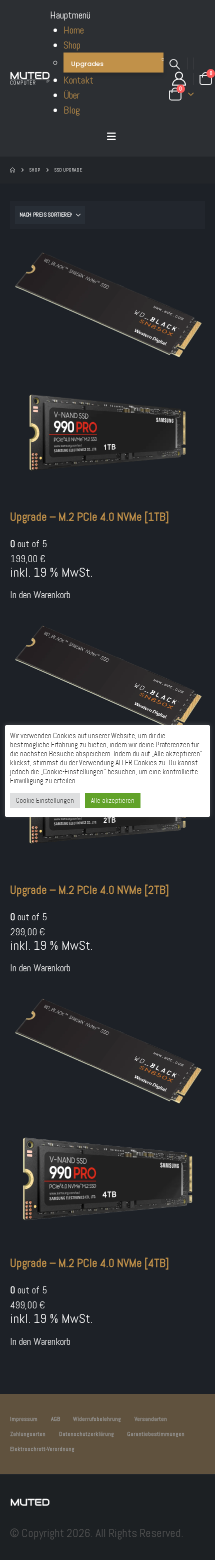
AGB (55, 1418)
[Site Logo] (30, 78)
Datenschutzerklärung (86, 1433)
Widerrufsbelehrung (97, 1418)
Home (74, 30)
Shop (72, 45)
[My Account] (179, 79)
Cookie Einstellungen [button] (45, 800)
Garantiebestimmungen (155, 1433)
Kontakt (79, 80)
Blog (72, 110)
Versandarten (150, 1418)
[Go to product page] (107, 371)
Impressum (24, 1418)
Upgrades (87, 64)
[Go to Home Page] (12, 170)
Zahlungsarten (28, 1433)
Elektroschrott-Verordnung (42, 1448)
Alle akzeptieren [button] (112, 800)
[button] (111, 136)
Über (72, 95)
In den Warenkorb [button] (40, 594)
